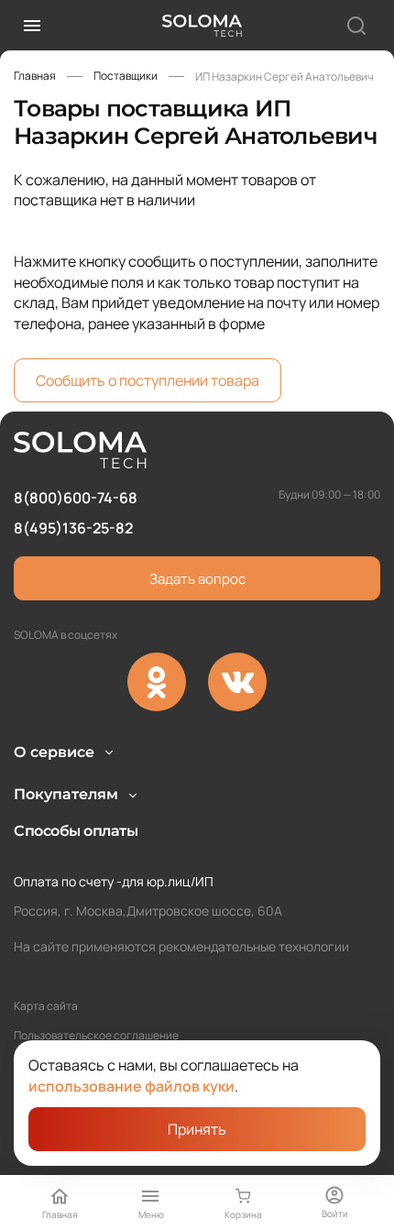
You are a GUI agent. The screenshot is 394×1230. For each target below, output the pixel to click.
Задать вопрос (197, 578)
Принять (197, 1129)
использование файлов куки (131, 1086)
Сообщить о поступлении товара (147, 380)
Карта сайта (46, 1006)
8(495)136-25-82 (73, 528)
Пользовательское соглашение (96, 1035)
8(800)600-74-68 (75, 498)
